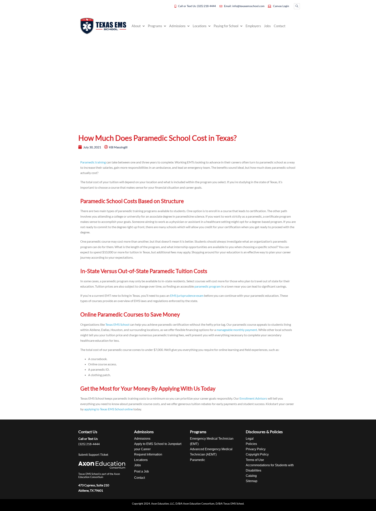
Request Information (148, 454)
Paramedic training (93, 162)
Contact (279, 26)
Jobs (267, 26)
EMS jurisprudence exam (186, 295)
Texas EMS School (117, 324)
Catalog (251, 475)
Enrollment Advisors (253, 398)
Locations (199, 26)
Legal (250, 438)
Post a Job (141, 471)
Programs (155, 26)
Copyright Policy (257, 454)
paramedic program (207, 286)
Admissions (177, 26)
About (136, 26)
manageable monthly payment (236, 330)
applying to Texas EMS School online (108, 409)
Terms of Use (255, 460)
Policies (251, 444)
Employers (253, 26)
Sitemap (251, 481)
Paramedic (197, 460)
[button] (297, 6)
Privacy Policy (256, 449)
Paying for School (226, 26)
